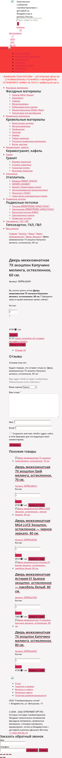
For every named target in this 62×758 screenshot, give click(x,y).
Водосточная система (23, 123)
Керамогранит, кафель (17, 147)
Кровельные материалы (18, 115)
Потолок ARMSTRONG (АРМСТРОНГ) (31, 206)
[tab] (34, 350)
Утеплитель (11, 173)
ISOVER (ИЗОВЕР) (21, 183)
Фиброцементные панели (24, 106)
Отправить (32, 750)
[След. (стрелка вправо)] (4, 757)
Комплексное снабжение (27, 56)
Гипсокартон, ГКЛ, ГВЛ (17, 221)
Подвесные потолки (16, 198)
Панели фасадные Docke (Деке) (28, 109)
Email (12, 427)
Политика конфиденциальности (30, 695)
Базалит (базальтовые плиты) (26, 186)
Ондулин (16, 132)
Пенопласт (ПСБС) (21, 192)
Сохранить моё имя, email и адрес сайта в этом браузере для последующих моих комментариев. (31, 436)
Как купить (20, 62)
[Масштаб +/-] (10, 754)
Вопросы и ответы (24, 689)
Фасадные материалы (17, 87)
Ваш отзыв (15, 392)
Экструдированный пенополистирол (30, 189)
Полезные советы (24, 692)
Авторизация (15, 33)
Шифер (15, 135)
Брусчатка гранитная (22, 170)
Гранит (9, 154)
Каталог (4, 48)
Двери (31, 233)
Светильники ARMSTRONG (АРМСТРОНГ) (33, 209)
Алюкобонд (17, 97)
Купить (13, 334)
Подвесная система (22, 218)
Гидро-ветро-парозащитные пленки (29, 195)
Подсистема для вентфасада (26, 112)
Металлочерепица (21, 126)
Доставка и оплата (24, 65)
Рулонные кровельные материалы (29, 141)
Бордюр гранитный (21, 161)
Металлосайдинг (20, 103)
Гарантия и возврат (24, 686)
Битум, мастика (19, 144)
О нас (18, 683)
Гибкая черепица (20, 138)
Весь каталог (12, 228)
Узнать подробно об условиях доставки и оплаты (26, 340)
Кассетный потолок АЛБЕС (25, 212)
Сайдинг (16, 100)
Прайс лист (20, 68)
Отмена (43, 750)
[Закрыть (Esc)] (1, 754)
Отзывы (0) (20, 350)
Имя (12, 421)
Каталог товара (22, 53)
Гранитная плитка (21, 167)
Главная (13, 233)
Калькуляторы (22, 59)
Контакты (19, 71)
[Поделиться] (4, 754)
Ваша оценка (15, 386)
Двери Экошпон (33, 236)
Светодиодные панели (23, 215)
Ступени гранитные (21, 164)
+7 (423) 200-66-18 (12, 41)
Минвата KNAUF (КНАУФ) (24, 180)
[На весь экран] (7, 754)
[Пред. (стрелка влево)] (1, 757)
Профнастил (18, 129)
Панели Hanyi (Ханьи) (23, 94)
